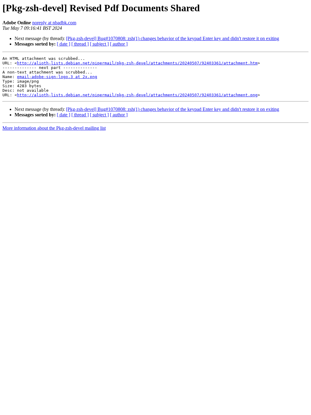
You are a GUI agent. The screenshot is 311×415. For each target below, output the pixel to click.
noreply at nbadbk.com (54, 22)
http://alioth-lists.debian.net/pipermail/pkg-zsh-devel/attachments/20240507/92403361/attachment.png (137, 95)
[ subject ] (99, 43)
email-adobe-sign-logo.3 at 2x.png (57, 76)
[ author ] (119, 43)
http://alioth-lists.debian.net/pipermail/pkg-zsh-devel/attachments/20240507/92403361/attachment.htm (137, 63)
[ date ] (63, 43)
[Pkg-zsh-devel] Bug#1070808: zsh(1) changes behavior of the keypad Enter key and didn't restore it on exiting (172, 38)
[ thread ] (80, 43)
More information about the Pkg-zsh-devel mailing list (54, 128)
